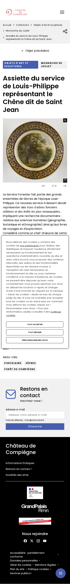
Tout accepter (35, 324)
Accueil (7, 24)
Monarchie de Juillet (17, 30)
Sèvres (31, 363)
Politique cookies (38, 569)
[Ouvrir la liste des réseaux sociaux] (65, 31)
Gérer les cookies (20, 565)
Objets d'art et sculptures (48, 24)
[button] (62, 12)
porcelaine (12, 363)
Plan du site (17, 569)
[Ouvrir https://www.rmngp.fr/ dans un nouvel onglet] (35, 509)
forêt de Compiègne (19, 369)
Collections (22, 24)
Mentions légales (45, 565)
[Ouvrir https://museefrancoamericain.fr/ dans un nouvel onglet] (35, 522)
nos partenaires (29, 245)
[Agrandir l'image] (65, 120)
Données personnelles (24, 560)
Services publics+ (21, 573)
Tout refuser (34, 332)
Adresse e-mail (15, 409)
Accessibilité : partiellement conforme (27, 554)
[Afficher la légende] (65, 181)
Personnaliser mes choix (35, 340)
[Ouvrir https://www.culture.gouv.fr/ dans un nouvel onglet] (35, 493)
